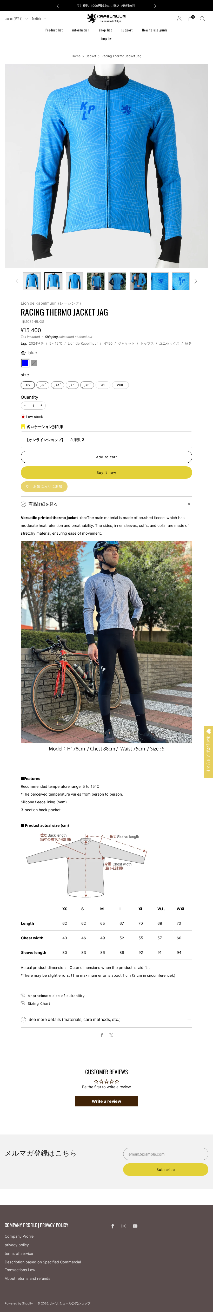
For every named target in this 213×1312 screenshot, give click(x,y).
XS (28, 385)
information (81, 29)
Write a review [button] (106, 1101)
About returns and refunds (27, 1278)
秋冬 (188, 343)
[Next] (155, 5)
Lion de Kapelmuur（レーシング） (52, 303)
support (127, 29)
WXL (120, 385)
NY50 (107, 343)
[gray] (34, 363)
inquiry (106, 38)
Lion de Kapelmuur (83, 343)
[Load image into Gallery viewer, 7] (160, 281)
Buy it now (106, 472)
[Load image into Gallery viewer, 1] (32, 281)
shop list (105, 29)
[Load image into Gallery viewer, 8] (181, 281)
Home (76, 56)
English (37, 18)
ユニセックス (169, 343)
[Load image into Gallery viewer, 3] (74, 281)
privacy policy (17, 1245)
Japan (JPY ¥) (14, 18)
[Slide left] (17, 281)
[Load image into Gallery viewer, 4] (96, 281)
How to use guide (155, 29)
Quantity (29, 397)
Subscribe (166, 1169)
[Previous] (57, 5)
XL (87, 385)
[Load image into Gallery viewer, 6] (138, 281)
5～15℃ (55, 343)
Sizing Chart (39, 1003)
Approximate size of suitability (56, 996)
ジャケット (126, 343)
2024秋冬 (36, 343)
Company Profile (19, 1236)
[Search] (202, 18)
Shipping (51, 337)
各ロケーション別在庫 (45, 426)
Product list (54, 29)
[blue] (25, 363)
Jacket (91, 56)
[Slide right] (196, 281)
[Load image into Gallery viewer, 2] (53, 281)
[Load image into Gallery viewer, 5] (117, 281)
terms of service (19, 1253)
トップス (147, 343)
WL (103, 385)
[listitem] (106, 5)
